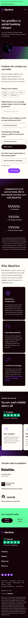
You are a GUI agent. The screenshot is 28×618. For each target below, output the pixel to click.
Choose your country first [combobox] (11, 111)
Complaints (8, 582)
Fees (23, 582)
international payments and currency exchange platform (14, 378)
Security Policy (19, 586)
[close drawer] (26, 9)
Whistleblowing (16, 582)
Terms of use (20, 580)
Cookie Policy (12, 580)
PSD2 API (3, 584)
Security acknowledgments (8, 586)
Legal (2, 582)
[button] (14, 552)
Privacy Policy (4, 580)
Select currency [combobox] (8, 146)
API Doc (9, 584)
